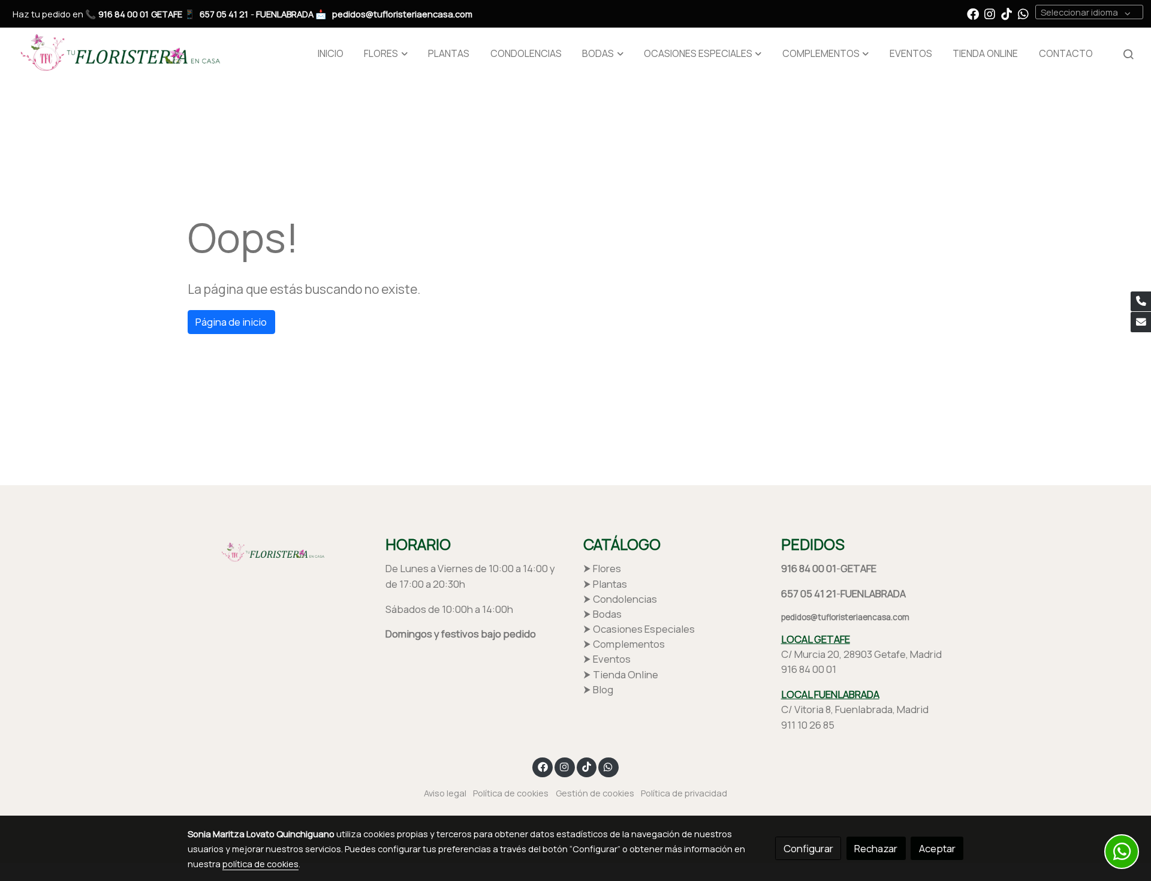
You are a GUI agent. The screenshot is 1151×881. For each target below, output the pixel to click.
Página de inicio (231, 322)
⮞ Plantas (605, 584)
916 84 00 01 (123, 14)
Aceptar (937, 848)
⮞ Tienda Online (620, 674)
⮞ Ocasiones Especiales (639, 629)
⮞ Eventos (607, 659)
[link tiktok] (1006, 13)
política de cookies (260, 864)
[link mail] (1141, 322)
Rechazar (875, 848)
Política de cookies (511, 793)
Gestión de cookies (595, 793)
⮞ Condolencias (620, 599)
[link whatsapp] (1023, 13)
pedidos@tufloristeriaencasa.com (402, 14)
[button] (386, 54)
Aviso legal (445, 793)
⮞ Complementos (624, 644)
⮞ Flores (602, 568)
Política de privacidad (684, 793)
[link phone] (1141, 301)
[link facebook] (973, 13)
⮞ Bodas (602, 614)
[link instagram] (989, 13)
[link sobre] (279, 551)
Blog (603, 689)
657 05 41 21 (224, 14)
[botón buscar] (1128, 54)
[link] (117, 54)
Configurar (808, 848)
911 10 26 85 (807, 725)
